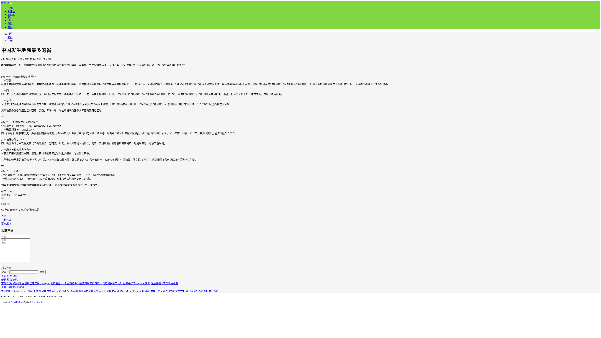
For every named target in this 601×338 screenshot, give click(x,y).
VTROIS (38, 301)
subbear (5, 2)
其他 (10, 27)
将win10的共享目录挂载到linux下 (88, 291)
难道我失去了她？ (113, 283)
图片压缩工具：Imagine (37, 283)
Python (11, 14)
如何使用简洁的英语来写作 (54, 291)
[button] (3, 216)
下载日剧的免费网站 (12, 283)
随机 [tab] (15, 276)
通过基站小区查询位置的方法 (202, 291)
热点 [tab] (9, 276)
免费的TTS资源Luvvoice (14, 291)
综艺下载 (33, 291)
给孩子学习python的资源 (136, 283)
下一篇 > (6, 223)
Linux (10, 20)
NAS (10, 8)
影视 (10, 23)
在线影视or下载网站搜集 (164, 283)
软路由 (11, 11)
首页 (10, 33)
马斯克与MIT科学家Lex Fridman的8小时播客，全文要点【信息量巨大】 (146, 291)
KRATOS (16, 301)
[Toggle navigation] (11, 3)
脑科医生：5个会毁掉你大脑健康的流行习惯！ (76, 283)
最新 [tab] (3, 276)
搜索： (5, 272)
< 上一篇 (6, 219)
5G (9, 17)
